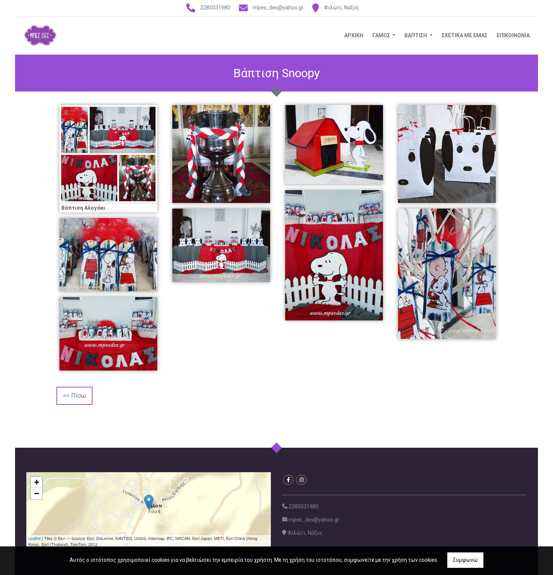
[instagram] (301, 480)
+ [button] (36, 482)
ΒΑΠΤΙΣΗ (416, 35)
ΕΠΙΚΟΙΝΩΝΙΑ (513, 35)
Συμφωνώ (465, 560)
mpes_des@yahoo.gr (278, 8)
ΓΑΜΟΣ (381, 35)
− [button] (36, 493)
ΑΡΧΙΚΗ (353, 35)
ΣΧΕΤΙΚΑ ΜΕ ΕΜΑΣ (465, 35)
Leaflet (34, 538)
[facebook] (288, 480)
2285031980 (215, 8)
